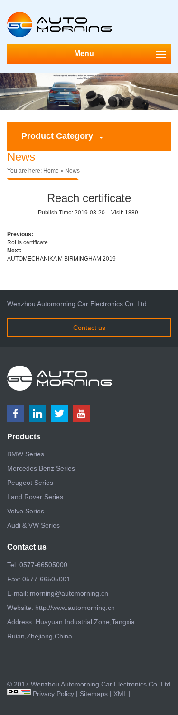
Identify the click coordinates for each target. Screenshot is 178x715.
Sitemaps (94, 693)
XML (120, 693)
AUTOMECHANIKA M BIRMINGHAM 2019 (61, 258)
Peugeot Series (30, 482)
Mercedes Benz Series (41, 468)
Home (51, 170)
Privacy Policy (53, 693)
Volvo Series (25, 511)
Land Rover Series (35, 497)
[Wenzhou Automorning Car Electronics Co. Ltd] (59, 15)
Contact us (89, 327)
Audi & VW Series (33, 525)
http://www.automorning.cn (75, 607)
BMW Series (25, 454)
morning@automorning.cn (69, 593)
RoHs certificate (27, 242)
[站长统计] (19, 693)
